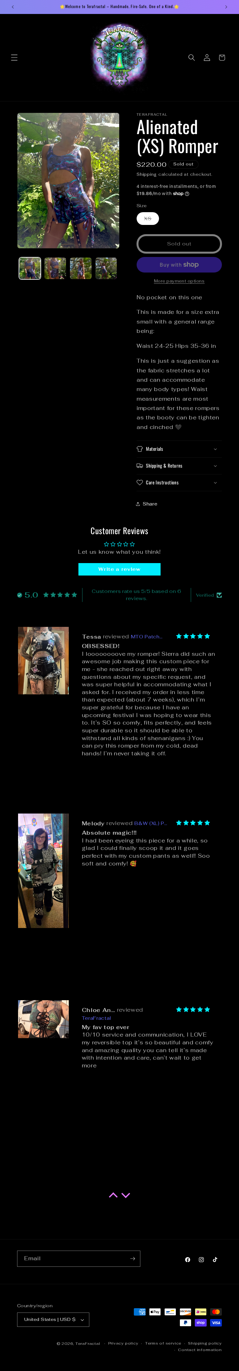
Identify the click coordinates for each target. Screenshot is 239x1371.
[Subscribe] (132, 1259)
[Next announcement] (226, 7)
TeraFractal (87, 1343)
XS (151, 220)
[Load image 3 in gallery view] (81, 268)
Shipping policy (205, 1343)
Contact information (200, 1349)
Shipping (147, 174)
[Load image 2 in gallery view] (55, 268)
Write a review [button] (119, 569)
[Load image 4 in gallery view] (106, 268)
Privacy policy (123, 1343)
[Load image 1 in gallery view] (30, 268)
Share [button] (150, 504)
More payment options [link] (179, 281)
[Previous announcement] (13, 7)
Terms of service (163, 1343)
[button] (14, 57)
